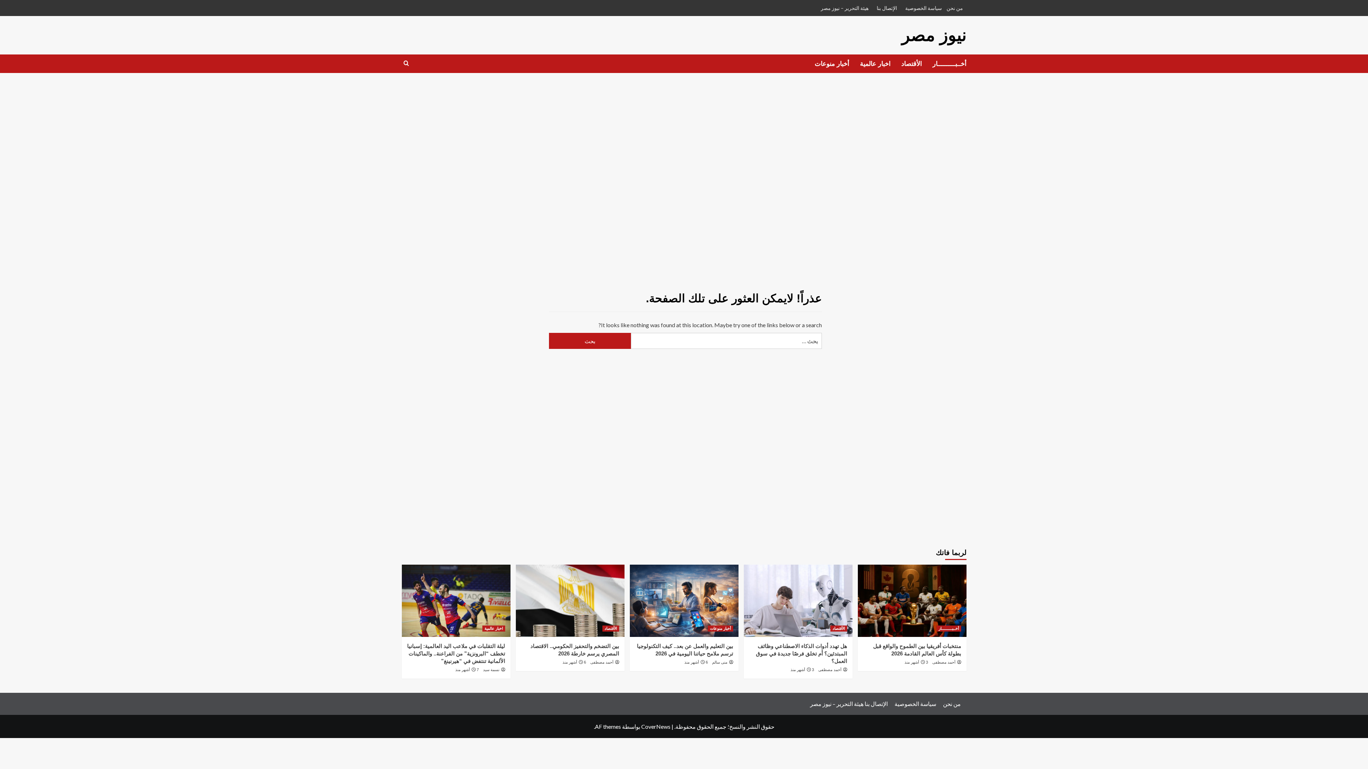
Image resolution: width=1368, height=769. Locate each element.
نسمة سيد (491, 670)
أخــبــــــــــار (950, 63)
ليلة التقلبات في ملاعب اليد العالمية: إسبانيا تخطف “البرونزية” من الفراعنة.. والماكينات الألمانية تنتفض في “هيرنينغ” (456, 653)
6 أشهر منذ (696, 662)
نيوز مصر (934, 35)
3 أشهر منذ (916, 662)
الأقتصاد (911, 63)
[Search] (406, 63)
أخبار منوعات (832, 63)
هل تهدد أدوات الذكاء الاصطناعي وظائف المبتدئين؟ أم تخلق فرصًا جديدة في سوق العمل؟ (801, 653)
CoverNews (655, 726)
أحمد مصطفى (943, 662)
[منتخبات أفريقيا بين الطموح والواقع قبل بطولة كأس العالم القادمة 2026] (912, 601)
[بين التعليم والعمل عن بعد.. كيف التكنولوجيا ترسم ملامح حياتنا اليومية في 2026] (684, 601)
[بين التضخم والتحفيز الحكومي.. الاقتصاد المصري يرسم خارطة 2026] (570, 601)
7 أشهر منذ (467, 670)
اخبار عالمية (875, 63)
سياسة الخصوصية (923, 8)
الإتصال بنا (887, 8)
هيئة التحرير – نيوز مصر (845, 8)
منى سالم (719, 662)
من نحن (955, 8)
